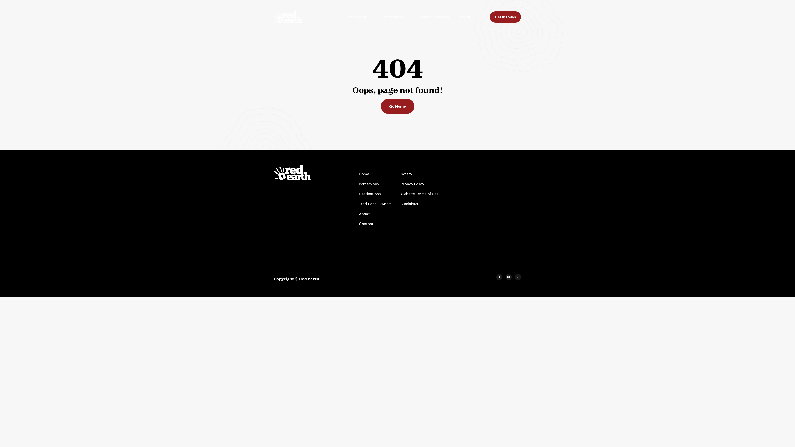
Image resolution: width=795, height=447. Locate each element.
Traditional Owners (433, 16)
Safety (406, 174)
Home (364, 174)
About (364, 213)
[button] (360, 17)
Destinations (370, 193)
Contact (366, 223)
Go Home (397, 106)
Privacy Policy (412, 183)
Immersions (369, 183)
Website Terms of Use (419, 193)
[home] (288, 17)
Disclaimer (410, 203)
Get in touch (505, 17)
